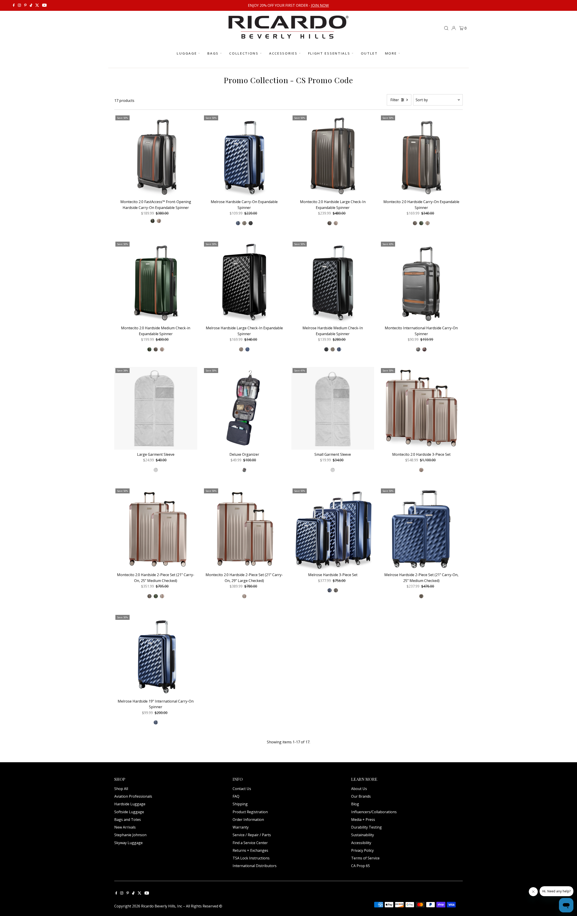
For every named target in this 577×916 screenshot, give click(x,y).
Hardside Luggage (129, 804)
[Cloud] (155, 470)
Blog (355, 804)
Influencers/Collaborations (374, 811)
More (391, 53)
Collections (244, 53)
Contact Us (242, 788)
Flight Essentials (329, 53)
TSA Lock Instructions (251, 858)
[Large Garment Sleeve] (155, 408)
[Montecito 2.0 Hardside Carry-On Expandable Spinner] (421, 155)
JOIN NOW (320, 5)
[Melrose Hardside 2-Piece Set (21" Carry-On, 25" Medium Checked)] (421, 528)
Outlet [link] (369, 53)
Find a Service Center (250, 842)
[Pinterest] (25, 5)
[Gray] (418, 349)
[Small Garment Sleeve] (332, 408)
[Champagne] (159, 221)
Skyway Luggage (128, 842)
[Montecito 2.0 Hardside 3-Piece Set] (421, 408)
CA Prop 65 (360, 865)
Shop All (121, 788)
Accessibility (361, 842)
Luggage (187, 53)
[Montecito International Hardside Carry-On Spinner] (421, 281)
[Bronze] (244, 223)
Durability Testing (366, 827)
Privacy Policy (362, 850)
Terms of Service (365, 858)
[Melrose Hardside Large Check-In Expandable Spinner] (244, 281)
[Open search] (446, 28)
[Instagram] (19, 5)
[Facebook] (14, 5)
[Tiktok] (31, 5)
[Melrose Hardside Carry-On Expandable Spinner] (244, 155)
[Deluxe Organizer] (244, 408)
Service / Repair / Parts (252, 834)
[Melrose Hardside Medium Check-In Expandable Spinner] (332, 281)
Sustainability (362, 834)
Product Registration (250, 811)
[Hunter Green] (152, 221)
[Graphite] (329, 223)
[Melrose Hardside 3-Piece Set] (332, 528)
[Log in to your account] (454, 28)
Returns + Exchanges (250, 850)
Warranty (241, 827)
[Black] (250, 223)
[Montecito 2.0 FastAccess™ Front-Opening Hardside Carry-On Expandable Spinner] (155, 155)
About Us (359, 788)
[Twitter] (37, 5)
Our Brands (361, 796)
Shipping (240, 804)
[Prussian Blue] (238, 223)
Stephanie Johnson (130, 834)
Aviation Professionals (133, 796)
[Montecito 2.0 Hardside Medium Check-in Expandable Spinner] (155, 281)
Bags (213, 53)
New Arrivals (125, 827)
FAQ (236, 796)
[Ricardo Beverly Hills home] (288, 35)
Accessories (283, 53)
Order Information (248, 819)
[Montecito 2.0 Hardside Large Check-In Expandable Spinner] (332, 155)
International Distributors (255, 865)
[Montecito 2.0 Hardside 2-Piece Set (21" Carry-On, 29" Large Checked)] (244, 528)
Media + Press (363, 819)
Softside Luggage (129, 811)
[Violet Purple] (424, 349)
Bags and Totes (127, 819)
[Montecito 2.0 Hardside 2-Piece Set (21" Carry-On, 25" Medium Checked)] (155, 528)
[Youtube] (44, 5)
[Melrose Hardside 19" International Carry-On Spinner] (155, 655)
